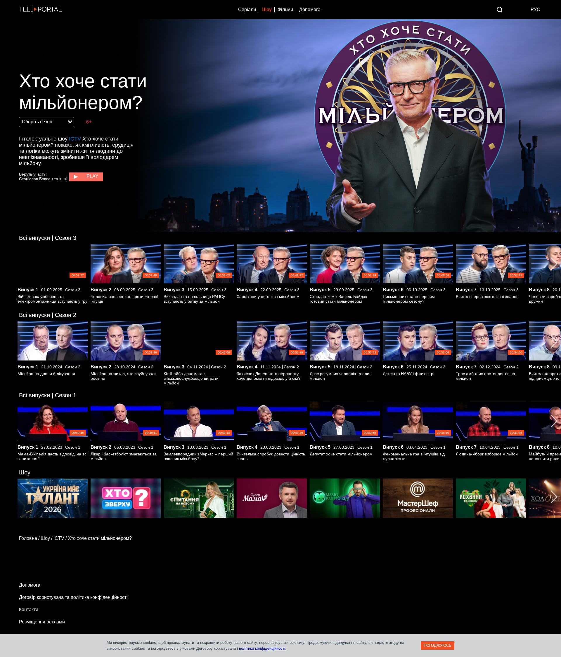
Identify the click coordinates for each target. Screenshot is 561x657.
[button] (554, 263)
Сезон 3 (47, 238)
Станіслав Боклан (36, 178)
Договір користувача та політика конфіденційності (73, 597)
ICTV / (60, 538)
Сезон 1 (47, 395)
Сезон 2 (47, 315)
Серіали (247, 9)
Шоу (266, 9)
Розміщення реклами (42, 621)
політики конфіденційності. (262, 648)
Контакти (28, 609)
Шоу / (47, 538)
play (92, 176)
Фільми (285, 9)
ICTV (75, 139)
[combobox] (46, 122)
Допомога (310, 9)
